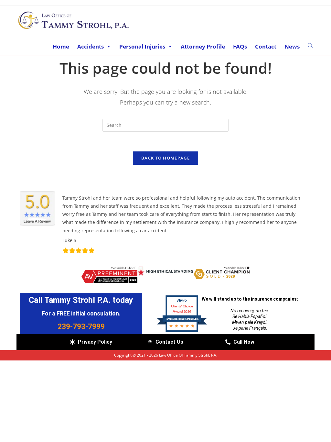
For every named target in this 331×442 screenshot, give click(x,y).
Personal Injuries (142, 46)
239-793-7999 (81, 326)
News (292, 46)
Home (61, 46)
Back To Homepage (165, 158)
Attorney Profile (203, 46)
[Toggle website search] (310, 46)
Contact (265, 46)
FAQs (240, 46)
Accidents (90, 46)
